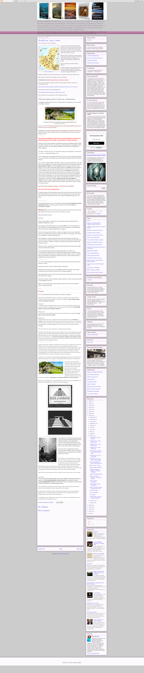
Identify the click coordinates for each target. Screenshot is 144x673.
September (93, 423)
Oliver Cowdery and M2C (96, 467)
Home (60, 549)
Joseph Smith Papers (92, 60)
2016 (90, 509)
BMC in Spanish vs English (93, 269)
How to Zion (90, 342)
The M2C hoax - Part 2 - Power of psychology (95, 459)
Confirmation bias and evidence (94, 244)
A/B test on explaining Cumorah (94, 242)
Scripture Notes (90, 379)
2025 (90, 403)
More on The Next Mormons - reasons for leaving (96, 477)
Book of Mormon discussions (94, 386)
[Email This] (57, 502)
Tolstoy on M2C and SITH (93, 255)
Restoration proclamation (93, 374)
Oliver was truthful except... (93, 237)
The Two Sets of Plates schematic (95, 239)
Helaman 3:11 (42, 210)
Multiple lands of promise (93, 603)
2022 (90, 409)
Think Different (96, 593)
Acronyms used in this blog (93, 232)
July (91, 427)
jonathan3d (96, 636)
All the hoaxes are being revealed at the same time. (95, 452)
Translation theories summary (94, 257)
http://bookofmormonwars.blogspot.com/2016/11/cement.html (51, 92)
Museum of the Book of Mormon (94, 58)
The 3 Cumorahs (94, 492)
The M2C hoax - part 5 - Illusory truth (95, 445)
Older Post (79, 549)
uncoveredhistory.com (50, 71)
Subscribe (96, 143)
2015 (90, 511)
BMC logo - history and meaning (94, 230)
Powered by (92, 147)
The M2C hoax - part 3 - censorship (95, 456)
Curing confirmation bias (93, 253)
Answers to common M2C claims (95, 235)
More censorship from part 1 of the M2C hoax (96, 462)
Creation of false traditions (96, 474)
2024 (90, 405)
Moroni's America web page (93, 388)
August (92, 425)
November (92, 419)
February (92, 500)
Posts (90, 521)
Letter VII (89, 40)
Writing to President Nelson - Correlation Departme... (95, 471)
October (92, 421)
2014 (90, 513)
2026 (90, 401)
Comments (91, 524)
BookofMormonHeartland (93, 391)
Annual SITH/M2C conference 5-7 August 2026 (98, 543)
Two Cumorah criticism (92, 393)
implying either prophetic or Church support (95, 497)
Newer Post (41, 549)
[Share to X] (59, 502)
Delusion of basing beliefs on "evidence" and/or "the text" (94, 223)
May (91, 431)
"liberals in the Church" (92, 376)
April (91, 433)
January (92, 502)
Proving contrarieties (92, 612)
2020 (90, 413)
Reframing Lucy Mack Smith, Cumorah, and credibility (98, 572)
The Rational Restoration (93, 55)
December (92, 417)
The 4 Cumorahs (94, 490)
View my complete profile (93, 653)
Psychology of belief (92, 381)
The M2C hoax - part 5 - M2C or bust (95, 441)
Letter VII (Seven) (91, 384)
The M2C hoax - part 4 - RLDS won (95, 448)
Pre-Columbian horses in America (95, 272)
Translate (98, 213)
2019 (90, 415)
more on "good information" (93, 481)
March (91, 435)
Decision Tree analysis (98, 553)
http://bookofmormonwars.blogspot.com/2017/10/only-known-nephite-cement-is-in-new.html (58, 86)
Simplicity (95, 531)
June (91, 429)
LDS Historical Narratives (93, 62)
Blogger (79, 662)
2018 (90, 505)
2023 (90, 407)
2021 (90, 411)
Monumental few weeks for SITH (96, 155)
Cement (41, 291)
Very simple (92, 494)
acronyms (89, 279)
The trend (89, 563)
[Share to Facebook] (61, 502)
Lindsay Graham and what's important (98, 620)
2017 (90, 507)
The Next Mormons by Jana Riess (95, 484)
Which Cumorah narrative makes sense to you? (96, 488)
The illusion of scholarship (93, 267)
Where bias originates (92, 250)
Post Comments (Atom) (63, 553)
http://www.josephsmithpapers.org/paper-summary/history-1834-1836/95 (56, 186)
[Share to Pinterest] (62, 502)
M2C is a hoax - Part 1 (95, 465)
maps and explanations (92, 334)
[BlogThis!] (58, 502)
